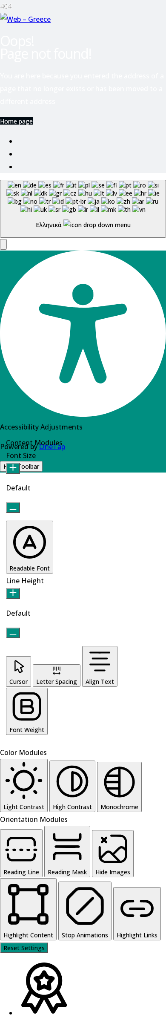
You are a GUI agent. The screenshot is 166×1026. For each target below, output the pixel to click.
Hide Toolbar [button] (21, 466)
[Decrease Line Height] (13, 633)
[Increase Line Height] (13, 593)
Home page (16, 121)
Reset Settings (24, 948)
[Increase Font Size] (13, 468)
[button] (3, 244)
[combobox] (83, 209)
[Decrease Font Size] (13, 507)
